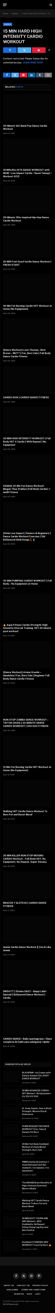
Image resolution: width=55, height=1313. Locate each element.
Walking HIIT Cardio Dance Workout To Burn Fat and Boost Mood (35, 1203)
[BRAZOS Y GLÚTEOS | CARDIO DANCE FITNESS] (27, 885)
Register (19, 1294)
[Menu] (5, 4)
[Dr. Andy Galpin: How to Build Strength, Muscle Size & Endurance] (11, 1112)
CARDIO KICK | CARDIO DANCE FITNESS (26, 397)
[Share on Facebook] (10, 50)
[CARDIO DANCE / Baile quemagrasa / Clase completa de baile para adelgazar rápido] (27, 1021)
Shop (29, 1294)
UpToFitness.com (10, 1304)
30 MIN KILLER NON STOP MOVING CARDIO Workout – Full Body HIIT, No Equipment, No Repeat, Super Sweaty (25, 858)
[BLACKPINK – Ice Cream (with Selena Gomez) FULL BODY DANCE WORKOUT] (11, 1076)
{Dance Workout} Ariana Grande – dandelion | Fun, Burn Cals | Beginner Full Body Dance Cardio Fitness (26, 675)
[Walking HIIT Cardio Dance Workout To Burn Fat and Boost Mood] (27, 793)
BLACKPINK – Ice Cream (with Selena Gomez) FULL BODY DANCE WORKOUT (36, 1075)
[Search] (50, 4)
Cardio (7, 24)
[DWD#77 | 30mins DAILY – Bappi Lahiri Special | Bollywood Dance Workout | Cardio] (27, 973)
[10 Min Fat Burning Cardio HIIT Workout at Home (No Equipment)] (27, 749)
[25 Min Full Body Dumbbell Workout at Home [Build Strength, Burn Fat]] (11, 1147)
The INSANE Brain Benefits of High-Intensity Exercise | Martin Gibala (37, 1185)
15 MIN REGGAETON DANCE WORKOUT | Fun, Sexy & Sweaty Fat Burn (35, 1129)
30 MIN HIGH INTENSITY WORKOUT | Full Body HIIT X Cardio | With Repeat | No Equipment (27, 441)
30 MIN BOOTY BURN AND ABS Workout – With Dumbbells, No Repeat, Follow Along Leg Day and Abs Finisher (35, 1224)
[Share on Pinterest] (39, 50)
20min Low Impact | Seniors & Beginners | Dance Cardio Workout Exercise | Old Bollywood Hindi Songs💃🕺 (27, 536)
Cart (38, 1294)
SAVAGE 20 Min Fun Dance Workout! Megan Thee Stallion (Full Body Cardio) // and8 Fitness (26, 489)
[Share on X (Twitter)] (24, 50)
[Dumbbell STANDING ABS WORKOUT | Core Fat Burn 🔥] (11, 1246)
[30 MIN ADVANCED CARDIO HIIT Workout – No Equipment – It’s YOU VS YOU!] (11, 1094)
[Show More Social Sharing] (49, 50)
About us (9, 1285)
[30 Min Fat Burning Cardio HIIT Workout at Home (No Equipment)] (27, 288)
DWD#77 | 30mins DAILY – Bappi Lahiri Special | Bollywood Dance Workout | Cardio (24, 994)
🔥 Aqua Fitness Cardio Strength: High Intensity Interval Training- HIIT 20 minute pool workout (27, 628)
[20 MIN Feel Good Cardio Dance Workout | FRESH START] (27, 244)
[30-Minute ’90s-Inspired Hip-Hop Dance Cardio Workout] (27, 200)
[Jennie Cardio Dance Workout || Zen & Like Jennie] (27, 929)
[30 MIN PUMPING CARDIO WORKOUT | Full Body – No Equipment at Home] (27, 563)
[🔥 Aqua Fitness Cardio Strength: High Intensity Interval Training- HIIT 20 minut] (27, 607)
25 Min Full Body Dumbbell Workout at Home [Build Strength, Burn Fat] (35, 1147)
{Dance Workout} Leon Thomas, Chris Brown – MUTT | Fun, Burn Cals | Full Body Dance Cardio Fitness (27, 353)
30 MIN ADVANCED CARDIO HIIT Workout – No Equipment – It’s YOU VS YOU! (37, 1093)
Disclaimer (12, 1290)
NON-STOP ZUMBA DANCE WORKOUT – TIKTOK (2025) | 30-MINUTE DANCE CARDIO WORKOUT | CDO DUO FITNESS (25, 723)
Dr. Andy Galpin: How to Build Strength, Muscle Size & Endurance (36, 1111)
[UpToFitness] (27, 5)
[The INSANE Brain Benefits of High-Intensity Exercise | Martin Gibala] (11, 1186)
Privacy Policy (40, 1285)
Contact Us (23, 1285)
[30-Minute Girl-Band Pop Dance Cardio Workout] (27, 108)
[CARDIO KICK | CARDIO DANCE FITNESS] (27, 380)
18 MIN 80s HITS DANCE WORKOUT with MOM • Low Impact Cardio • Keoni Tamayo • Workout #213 (27, 173)
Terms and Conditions (33, 1290)
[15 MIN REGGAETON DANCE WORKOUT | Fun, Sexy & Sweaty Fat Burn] (11, 1130)
